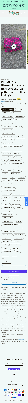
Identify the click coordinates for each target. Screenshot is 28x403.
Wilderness (18, 170)
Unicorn (18, 156)
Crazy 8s (5, 248)
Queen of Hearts (7, 180)
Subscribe (14, 282)
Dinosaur (18, 221)
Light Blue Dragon (7, 116)
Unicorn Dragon (7, 126)
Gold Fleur (21, 177)
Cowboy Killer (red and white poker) (12, 146)
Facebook (21, 339)
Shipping (3, 101)
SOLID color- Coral (8, 217)
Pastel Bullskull (18, 150)
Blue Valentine (16, 204)
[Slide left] (10, 77)
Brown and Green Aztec (9, 190)
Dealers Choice (15, 244)
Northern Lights (15, 173)
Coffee (4, 153)
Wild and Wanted (7, 183)
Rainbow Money (7, 143)
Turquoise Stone (7, 251)
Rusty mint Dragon (8, 129)
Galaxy (4, 177)
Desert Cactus (19, 180)
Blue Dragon (18, 126)
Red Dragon (17, 119)
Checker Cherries (19, 234)
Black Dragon (6, 136)
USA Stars (5, 204)
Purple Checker (7, 234)
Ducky (4, 160)
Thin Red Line (18, 200)
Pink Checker (17, 228)
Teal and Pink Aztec (15, 160)
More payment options (14, 275)
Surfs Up (14, 255)
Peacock (12, 177)
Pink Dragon (6, 112)
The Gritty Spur (11, 400)
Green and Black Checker (9, 231)
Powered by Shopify (19, 400)
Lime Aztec (6, 241)
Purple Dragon (18, 136)
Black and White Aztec (9, 187)
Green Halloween (7, 207)
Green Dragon (17, 112)
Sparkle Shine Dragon (8, 133)
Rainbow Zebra (7, 238)
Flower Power (15, 248)
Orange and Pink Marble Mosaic (11, 224)
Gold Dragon (19, 116)
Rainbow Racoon (14, 153)
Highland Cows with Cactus (10, 167)
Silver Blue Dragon (8, 109)
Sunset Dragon (7, 119)
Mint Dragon (20, 109)
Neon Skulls (6, 194)
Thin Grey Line (7, 200)
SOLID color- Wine (8, 221)
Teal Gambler (6, 150)
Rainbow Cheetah (7, 156)
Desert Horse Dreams (18, 194)
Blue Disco (5, 255)
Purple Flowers (7, 170)
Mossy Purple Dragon (8, 123)
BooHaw (5, 244)
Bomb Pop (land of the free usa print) (13, 163)
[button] (3, 13)
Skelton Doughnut (7, 211)
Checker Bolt (6, 197)
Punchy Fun (15, 241)
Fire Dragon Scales (8, 139)
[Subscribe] (22, 363)
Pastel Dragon (20, 139)
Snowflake (18, 207)
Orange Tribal (18, 238)
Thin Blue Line (17, 197)
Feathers (5, 173)
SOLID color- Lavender (9, 214)
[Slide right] (17, 77)
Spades (17, 251)
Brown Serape (6, 228)
